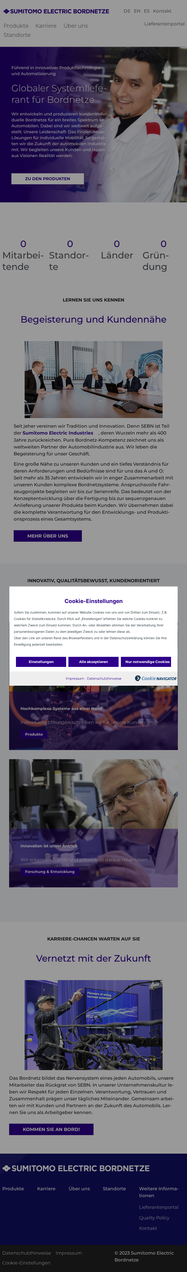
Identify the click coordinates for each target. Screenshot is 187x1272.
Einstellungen (41, 662)
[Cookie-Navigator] (156, 680)
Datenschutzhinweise (104, 679)
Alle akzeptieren (93, 662)
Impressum (75, 679)
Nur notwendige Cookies (147, 662)
